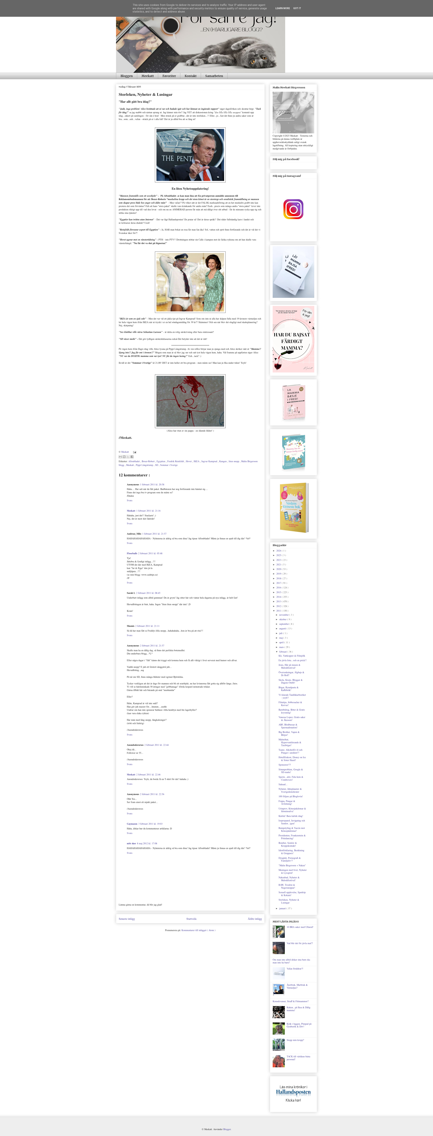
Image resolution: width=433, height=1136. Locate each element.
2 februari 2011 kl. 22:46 (148, 774)
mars (281, 647)
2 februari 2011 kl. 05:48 (150, 553)
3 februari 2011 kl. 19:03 (150, 823)
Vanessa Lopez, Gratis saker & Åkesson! (292, 718)
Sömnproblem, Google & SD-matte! (291, 771)
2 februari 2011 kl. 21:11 (147, 625)
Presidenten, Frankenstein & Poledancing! (292, 837)
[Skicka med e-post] (120, 456)
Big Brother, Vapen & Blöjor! (289, 733)
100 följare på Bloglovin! (291, 796)
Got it (297, 8)
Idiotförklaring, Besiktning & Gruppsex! (291, 852)
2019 (279, 573)
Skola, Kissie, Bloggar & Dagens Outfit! (291, 681)
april (281, 642)
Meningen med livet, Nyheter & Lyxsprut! (293, 871)
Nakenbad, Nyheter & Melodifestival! (289, 879)
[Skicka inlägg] (134, 451)
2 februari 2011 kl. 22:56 (152, 794)
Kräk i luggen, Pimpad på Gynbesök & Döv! (299, 1025)
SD (157, 465)
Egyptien (161, 461)
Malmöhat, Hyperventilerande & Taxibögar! (290, 742)
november (284, 614)
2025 (279, 555)
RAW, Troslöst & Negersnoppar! (287, 886)
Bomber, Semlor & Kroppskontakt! (288, 844)
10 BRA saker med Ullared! (300, 927)
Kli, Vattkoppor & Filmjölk (292, 655)
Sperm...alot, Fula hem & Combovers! (291, 778)
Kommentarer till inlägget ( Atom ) (198, 930)
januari (283, 908)
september (284, 623)
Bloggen (127, 76)
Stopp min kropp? (295, 1040)
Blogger (227, 1129)
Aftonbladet (134, 461)
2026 (279, 550)
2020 (279, 569)
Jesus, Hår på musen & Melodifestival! (289, 666)
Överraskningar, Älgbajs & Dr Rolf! (291, 674)
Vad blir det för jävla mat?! (300, 943)
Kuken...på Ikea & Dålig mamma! (298, 1009)
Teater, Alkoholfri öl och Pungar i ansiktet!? (290, 751)
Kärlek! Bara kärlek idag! (291, 816)
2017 (279, 582)
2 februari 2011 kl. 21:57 (152, 645)
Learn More (282, 8)
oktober (283, 619)
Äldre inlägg (255, 919)
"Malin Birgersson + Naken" (292, 865)
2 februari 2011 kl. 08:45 (148, 592)
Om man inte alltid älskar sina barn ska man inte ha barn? (291, 961)
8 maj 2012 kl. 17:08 (147, 843)
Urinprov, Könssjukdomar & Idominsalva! (292, 810)
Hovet (189, 461)
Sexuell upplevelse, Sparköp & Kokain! (292, 894)
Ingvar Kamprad (209, 461)
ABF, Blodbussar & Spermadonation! (288, 726)
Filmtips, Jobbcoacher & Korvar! (290, 704)
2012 (279, 606)
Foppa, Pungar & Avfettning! (287, 802)
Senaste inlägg (127, 919)
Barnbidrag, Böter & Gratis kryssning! (292, 711)
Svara (129, 500)
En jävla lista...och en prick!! (293, 660)
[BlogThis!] (124, 456)
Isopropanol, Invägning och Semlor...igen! (292, 822)
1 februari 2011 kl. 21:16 (148, 510)
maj (281, 637)
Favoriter (169, 76)
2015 (279, 592)
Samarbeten (214, 76)
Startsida (191, 919)
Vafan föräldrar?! (295, 968)
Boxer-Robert (148, 461)
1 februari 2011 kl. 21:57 (154, 533)
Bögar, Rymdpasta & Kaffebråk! (289, 689)
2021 (279, 564)
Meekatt (148, 76)
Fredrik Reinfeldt (176, 461)
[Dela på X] (128, 456)
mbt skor (131, 843)
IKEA (197, 461)
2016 (279, 587)
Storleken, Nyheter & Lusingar (289, 901)
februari (283, 651)
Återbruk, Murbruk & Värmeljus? (297, 986)
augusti (283, 628)
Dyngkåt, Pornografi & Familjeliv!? (290, 859)
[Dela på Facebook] (132, 456)
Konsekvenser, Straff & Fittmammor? (291, 1001)
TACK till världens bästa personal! (298, 1058)
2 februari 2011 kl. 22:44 (156, 744)
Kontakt (191, 76)
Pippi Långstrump (145, 465)
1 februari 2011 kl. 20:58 (152, 484)
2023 (279, 559)
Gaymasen (132, 823)
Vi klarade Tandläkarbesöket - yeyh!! (292, 696)
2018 (279, 578)
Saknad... (283, 784)
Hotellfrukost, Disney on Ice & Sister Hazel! (292, 759)
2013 (279, 601)
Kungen (223, 461)
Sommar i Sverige (169, 465)
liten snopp (234, 461)
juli (281, 633)
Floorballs (132, 553)
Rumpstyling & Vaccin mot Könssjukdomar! (292, 829)
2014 (279, 596)
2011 (279, 610)
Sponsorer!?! (285, 764)
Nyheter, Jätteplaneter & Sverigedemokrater (290, 790)
